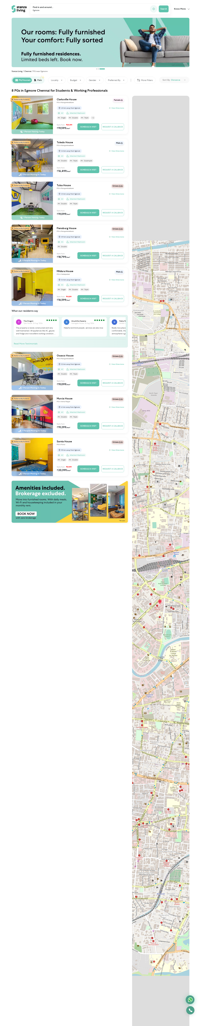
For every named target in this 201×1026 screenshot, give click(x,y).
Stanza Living (17, 71)
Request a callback (113, 127)
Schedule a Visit (88, 127)
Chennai (27, 71)
